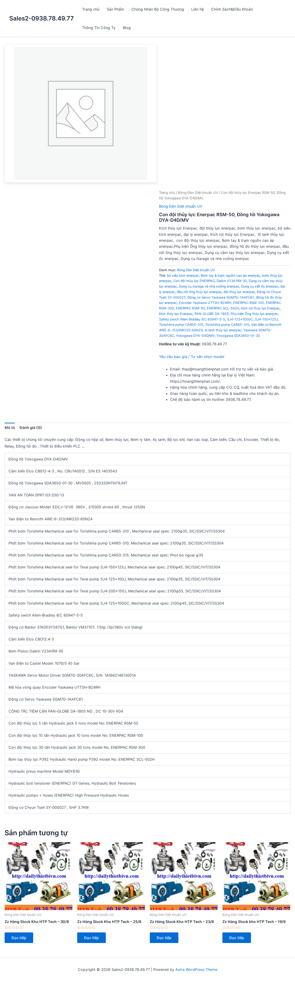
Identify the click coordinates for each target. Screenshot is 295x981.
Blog (127, 27)
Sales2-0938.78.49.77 (41, 18)
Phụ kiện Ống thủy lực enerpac (254, 314)
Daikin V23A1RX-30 (232, 281)
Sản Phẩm (115, 9)
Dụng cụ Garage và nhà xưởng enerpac (209, 286)
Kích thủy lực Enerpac (176, 314)
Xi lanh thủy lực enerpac (223, 330)
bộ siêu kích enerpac (183, 275)
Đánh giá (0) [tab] (31, 427)
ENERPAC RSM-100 (248, 303)
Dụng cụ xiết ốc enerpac (259, 286)
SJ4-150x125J (266, 319)
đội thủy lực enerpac (239, 292)
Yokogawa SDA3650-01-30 (238, 336)
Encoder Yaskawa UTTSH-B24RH (205, 303)
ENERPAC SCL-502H (223, 308)
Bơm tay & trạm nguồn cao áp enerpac (230, 275)
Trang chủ (90, 9)
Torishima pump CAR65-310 (227, 324)
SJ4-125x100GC (240, 319)
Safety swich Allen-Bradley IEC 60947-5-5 (192, 319)
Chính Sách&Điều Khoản (232, 9)
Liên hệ (197, 9)
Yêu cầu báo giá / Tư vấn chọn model (191, 356)
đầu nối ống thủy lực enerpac (199, 292)
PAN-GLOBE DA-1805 (212, 314)
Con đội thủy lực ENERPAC (194, 281)
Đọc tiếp (19, 937)
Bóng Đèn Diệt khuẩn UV (198, 193)
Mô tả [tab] (10, 427)
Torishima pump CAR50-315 (181, 324)
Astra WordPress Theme (196, 969)
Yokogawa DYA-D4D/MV (195, 336)
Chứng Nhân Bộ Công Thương (157, 9)
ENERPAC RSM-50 (190, 308)
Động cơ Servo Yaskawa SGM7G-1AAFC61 (220, 297)
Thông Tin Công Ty (98, 27)
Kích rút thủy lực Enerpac (260, 308)
